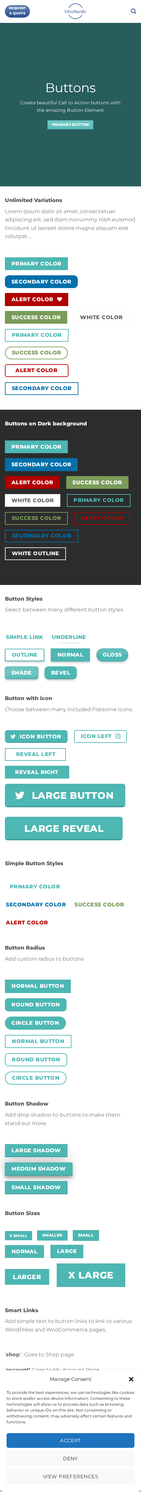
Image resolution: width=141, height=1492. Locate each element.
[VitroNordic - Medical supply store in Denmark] (75, 11)
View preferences (70, 1476)
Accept (70, 1440)
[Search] (133, 11)
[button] (131, 1379)
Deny (70, 1458)
